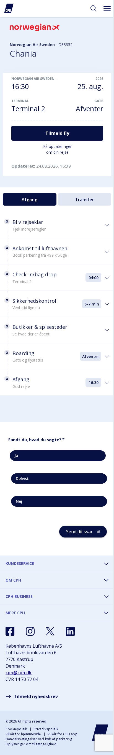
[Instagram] (30, 631)
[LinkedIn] (70, 631)
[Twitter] (50, 631)
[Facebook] (10, 631)
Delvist (22, 478)
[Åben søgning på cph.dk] (93, 8)
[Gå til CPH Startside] (100, 732)
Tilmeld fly (57, 133)
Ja (16, 455)
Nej (19, 501)
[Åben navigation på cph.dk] (107, 8)
